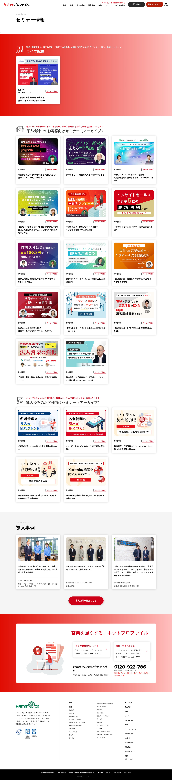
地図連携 (99, 722)
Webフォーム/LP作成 (103, 731)
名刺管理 (71, 710)
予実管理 (99, 719)
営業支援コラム (130, 733)
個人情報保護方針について (48, 772)
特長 (64, 5)
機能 (71, 5)
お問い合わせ (136, 4)
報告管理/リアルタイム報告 (105, 703)
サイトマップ (127, 772)
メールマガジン (130, 751)
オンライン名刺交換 (75, 719)
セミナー (108, 5)
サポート (127, 738)
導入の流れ (81, 5)
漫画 (126, 725)
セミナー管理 (101, 738)
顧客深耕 (71, 738)
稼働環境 (127, 747)
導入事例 (91, 5)
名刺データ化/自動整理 (75, 725)
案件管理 (99, 710)
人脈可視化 (72, 729)
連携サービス (129, 759)
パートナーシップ (130, 729)
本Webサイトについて (104, 772)
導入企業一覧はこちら (86, 600)
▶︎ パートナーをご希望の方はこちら (113, 3)
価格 (100, 5)
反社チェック (73, 735)
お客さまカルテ (73, 716)
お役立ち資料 (120, 5)
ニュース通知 (73, 732)
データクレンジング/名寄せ (77, 722)
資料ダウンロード (154, 4)
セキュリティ (129, 742)
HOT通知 (99, 728)
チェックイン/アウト (103, 725)
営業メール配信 (101, 707)
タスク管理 (100, 713)
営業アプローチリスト (103, 716)
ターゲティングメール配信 (104, 734)
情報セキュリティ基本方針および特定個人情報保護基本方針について (76, 772)
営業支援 (71, 713)
